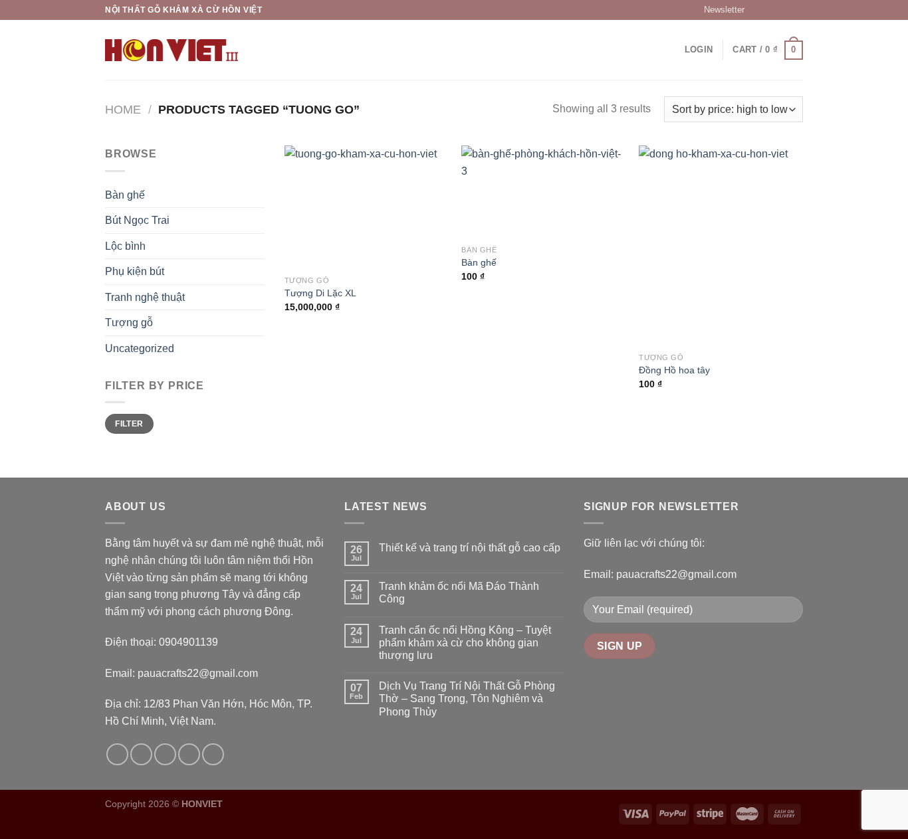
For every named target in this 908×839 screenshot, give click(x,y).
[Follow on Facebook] (758, 10)
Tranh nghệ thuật (145, 297)
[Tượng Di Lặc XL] (366, 206)
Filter (129, 423)
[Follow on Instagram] (771, 10)
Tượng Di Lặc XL (320, 293)
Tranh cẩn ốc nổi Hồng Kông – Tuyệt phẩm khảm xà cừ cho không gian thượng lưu (465, 642)
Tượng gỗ (129, 322)
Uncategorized (139, 348)
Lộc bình (125, 246)
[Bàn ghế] (543, 191)
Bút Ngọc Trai (137, 220)
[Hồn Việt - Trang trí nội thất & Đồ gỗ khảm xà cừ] (171, 50)
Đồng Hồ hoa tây (674, 370)
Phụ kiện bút (134, 271)
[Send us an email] (796, 10)
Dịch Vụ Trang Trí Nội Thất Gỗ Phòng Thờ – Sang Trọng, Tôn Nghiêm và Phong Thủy (467, 698)
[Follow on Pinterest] (213, 754)
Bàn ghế (125, 195)
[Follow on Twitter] (784, 10)
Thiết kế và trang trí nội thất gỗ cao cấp (469, 547)
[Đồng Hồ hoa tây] (721, 245)
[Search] (263, 49)
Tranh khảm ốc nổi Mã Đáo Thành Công (459, 593)
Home (123, 109)
